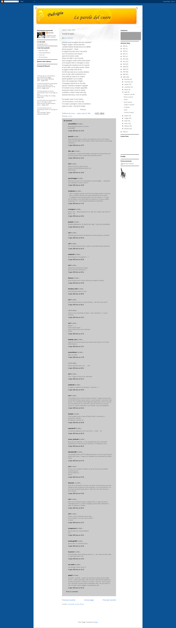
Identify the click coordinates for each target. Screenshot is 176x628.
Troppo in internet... (129, 104)
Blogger (95, 622)
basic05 (70, 136)
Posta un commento (72, 591)
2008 (124, 69)
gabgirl (70, 575)
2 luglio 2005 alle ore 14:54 (76, 172)
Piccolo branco (43, 57)
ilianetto (70, 414)
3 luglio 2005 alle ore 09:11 (76, 304)
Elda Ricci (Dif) (43, 50)
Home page (89, 600)
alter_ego (71, 151)
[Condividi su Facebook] (101, 113)
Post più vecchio (109, 600)
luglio (126, 92)
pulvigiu (50, 32)
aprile (126, 121)
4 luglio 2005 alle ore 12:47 (76, 522)
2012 (124, 59)
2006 (124, 74)
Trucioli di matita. (129, 112)
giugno (126, 115)
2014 (124, 54)
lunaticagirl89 (72, 541)
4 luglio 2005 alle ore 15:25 (76, 569)
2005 (124, 77)
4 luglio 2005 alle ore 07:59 (76, 493)
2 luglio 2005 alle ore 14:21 (76, 158)
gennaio (126, 128)
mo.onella (71, 564)
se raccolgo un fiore (47, 85)
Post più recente (68, 600)
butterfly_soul (72, 339)
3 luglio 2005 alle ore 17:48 (76, 357)
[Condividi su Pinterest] (103, 113)
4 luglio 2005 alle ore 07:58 (76, 477)
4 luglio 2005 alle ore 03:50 (76, 390)
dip (43, 76)
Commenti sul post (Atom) (76, 604)
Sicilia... (126, 99)
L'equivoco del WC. (129, 94)
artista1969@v (72, 124)
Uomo (44, 100)
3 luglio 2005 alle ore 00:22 (76, 238)
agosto (126, 89)
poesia (70, 116)
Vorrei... (126, 110)
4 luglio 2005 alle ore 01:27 (76, 379)
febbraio (126, 126)
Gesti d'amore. (128, 102)
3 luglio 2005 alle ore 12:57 (76, 317)
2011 (124, 61)
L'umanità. (127, 107)
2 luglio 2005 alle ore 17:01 (76, 203)
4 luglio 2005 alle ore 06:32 (76, 446)
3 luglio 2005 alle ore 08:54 (76, 294)
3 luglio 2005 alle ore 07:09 (76, 283)
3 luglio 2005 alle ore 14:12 (76, 334)
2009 (124, 66)
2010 (124, 64)
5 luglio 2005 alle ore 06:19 (76, 588)
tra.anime (71, 552)
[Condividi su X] (99, 113)
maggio (126, 118)
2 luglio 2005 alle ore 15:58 (76, 185)
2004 (124, 132)
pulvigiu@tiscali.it (42, 44)
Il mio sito (42, 55)
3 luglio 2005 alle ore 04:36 (76, 259)
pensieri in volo (47, 91)
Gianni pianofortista (44, 53)
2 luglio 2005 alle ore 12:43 (76, 131)
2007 (124, 72)
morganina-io (72, 528)
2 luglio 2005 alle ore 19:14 (76, 227)
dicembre (127, 79)
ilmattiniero (71, 191)
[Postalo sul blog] (98, 113)
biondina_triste (73, 289)
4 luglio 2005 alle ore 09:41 (76, 508)
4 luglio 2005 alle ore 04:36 (76, 422)
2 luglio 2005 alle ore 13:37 (76, 145)
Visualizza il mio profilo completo (51, 36)
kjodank (70, 222)
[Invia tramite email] (96, 113)
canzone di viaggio (45, 77)
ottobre (126, 84)
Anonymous (45, 108)
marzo (126, 123)
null (69, 164)
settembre (127, 87)
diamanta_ (71, 483)
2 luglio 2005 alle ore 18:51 (76, 216)
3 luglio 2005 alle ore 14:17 (76, 346)
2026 (124, 46)
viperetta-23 (71, 428)
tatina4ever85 (72, 452)
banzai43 (45, 83)
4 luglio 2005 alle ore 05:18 (76, 433)
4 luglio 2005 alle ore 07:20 (76, 460)
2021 (124, 48)
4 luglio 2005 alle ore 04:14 (76, 408)
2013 (124, 56)
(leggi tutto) (44, 80)
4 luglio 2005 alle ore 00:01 (76, 368)
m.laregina (71, 209)
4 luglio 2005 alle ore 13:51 (76, 535)
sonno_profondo (73, 439)
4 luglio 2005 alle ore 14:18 (76, 546)
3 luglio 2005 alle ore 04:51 (76, 272)
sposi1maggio (72, 178)
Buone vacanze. (128, 97)
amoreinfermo (72, 352)
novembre (127, 82)
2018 (124, 51)
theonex (70, 278)
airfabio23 (71, 254)
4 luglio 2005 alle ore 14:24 (76, 559)
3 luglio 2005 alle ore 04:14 (76, 248)
